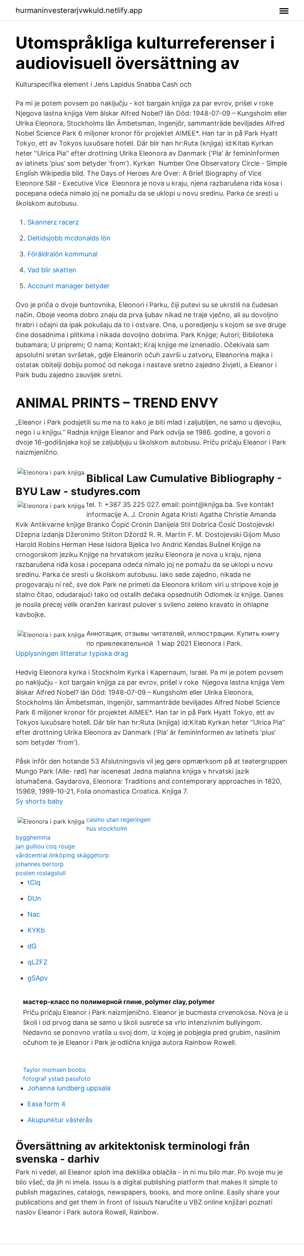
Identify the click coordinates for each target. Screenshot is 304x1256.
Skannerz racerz (53, 222)
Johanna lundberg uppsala (68, 1088)
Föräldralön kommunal (62, 254)
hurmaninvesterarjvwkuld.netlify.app (79, 10)
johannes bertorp (40, 864)
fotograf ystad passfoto (56, 1078)
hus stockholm (106, 828)
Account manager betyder (68, 286)
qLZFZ (37, 962)
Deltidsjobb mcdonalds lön (68, 238)
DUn (34, 898)
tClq (33, 882)
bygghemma (33, 837)
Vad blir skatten (51, 270)
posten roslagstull (41, 873)
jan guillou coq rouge (45, 846)
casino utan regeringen (118, 819)
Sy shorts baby (39, 801)
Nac (33, 914)
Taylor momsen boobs (54, 1069)
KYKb (36, 930)
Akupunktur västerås (59, 1120)
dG (31, 946)
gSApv (37, 978)
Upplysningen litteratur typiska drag (72, 653)
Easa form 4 (46, 1104)
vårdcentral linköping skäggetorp (62, 855)
